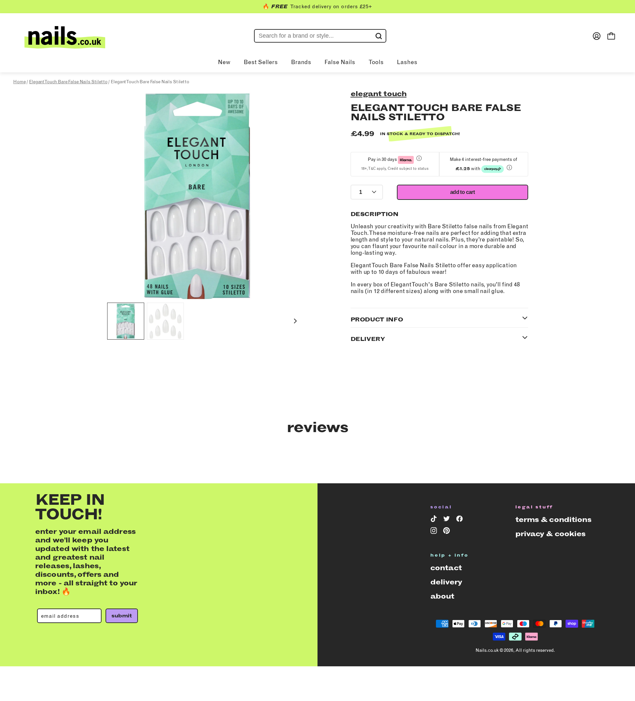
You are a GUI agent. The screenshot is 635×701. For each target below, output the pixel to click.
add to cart (462, 192)
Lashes (407, 62)
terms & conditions (553, 519)
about (442, 596)
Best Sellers (261, 62)
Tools (376, 62)
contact (446, 567)
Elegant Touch (379, 93)
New (224, 62)
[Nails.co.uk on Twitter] (447, 520)
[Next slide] (295, 321)
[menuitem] (125, 321)
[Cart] (611, 36)
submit (121, 615)
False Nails (339, 62)
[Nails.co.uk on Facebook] (460, 520)
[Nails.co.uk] (64, 36)
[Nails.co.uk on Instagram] (434, 531)
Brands (301, 62)
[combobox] (320, 36)
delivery (446, 581)
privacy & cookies (550, 533)
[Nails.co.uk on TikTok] (434, 520)
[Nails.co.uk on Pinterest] (447, 531)
